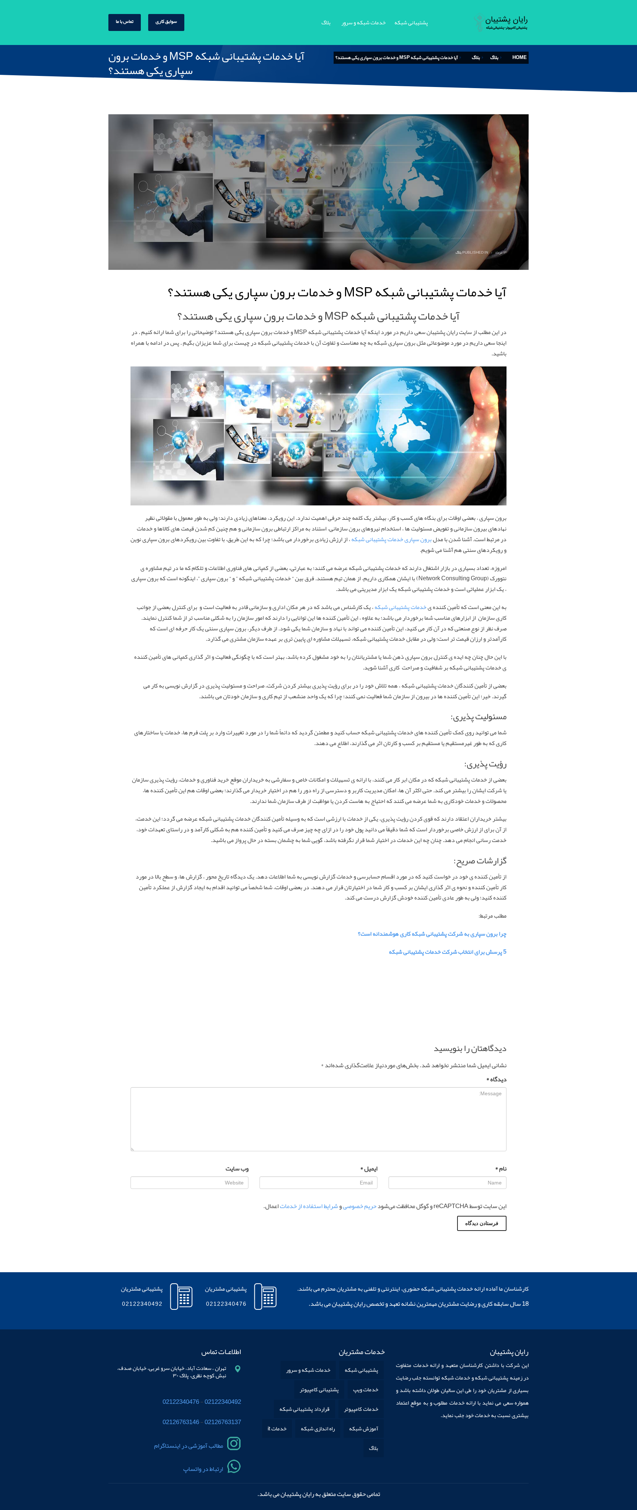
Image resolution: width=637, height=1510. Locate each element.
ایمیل (368, 1168)
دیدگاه (496, 1079)
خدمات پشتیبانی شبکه (401, 607)
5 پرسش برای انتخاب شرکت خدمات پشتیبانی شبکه (448, 952)
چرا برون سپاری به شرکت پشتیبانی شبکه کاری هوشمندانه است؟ (432, 934)
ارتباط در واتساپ (204, 1468)
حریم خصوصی (359, 1206)
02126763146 (181, 1422)
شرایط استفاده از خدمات (309, 1206)
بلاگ (459, 252)
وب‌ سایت (237, 1168)
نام (501, 1168)
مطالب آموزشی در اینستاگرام (190, 1445)
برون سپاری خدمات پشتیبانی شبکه (391, 539)
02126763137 (223, 1422)
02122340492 (223, 1401)
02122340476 (181, 1401)
